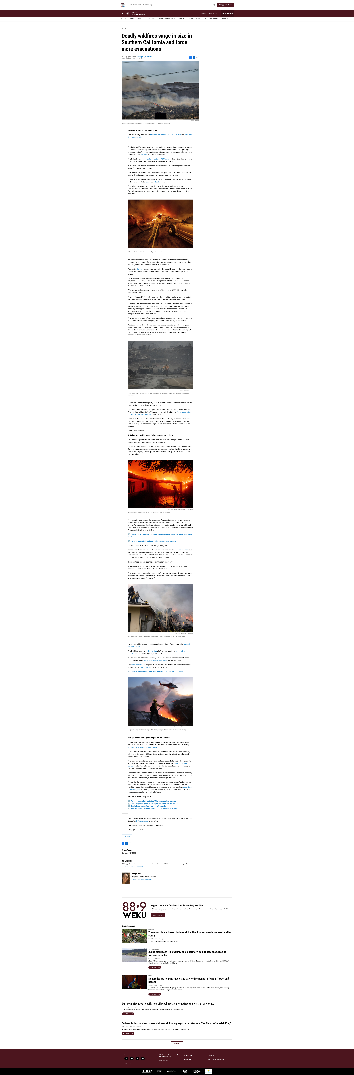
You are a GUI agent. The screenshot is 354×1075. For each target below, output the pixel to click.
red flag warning (151, 651)
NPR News (125, 29)
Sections (151, 18)
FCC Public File (163, 1060)
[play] (122, 13)
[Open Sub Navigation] (121, 21)
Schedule (140, 18)
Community (213, 18)
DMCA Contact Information (216, 1059)
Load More (177, 1043)
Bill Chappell (140, 57)
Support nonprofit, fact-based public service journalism (177, 905)
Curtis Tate (151, 958)
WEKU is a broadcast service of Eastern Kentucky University (170, 1055)
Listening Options (127, 18)
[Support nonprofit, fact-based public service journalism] (134, 910)
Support (181, 18)
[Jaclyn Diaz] (126, 878)
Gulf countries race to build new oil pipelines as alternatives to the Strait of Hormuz (168, 1003)
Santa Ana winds (137, 665)
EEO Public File (188, 1055)
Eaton (148, 182)
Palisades (157, 182)
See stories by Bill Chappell (132, 867)
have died (144, 155)
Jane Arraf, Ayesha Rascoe (128, 1007)
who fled (139, 269)
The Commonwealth (153, 949)
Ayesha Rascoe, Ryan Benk (128, 1026)
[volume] (127, 13)
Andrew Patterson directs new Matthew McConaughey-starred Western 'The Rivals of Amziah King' (176, 1023)
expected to (145, 667)
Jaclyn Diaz (148, 57)
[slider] (130, 13)
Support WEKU (188, 1059)
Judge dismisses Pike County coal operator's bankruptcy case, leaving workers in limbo (187, 953)
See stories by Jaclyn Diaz (141, 880)
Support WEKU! (226, 5)
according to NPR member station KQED (142, 747)
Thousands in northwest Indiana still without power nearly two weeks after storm (189, 934)
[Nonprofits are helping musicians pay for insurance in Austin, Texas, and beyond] (134, 982)
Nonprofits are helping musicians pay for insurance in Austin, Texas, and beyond (188, 980)
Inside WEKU (226, 18)
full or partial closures (181, 550)
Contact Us (211, 1055)
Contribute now (158, 915)
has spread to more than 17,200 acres (155, 159)
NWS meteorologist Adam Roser (156, 660)
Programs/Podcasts (167, 18)
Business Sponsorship (197, 18)
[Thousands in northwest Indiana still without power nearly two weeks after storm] (134, 936)
